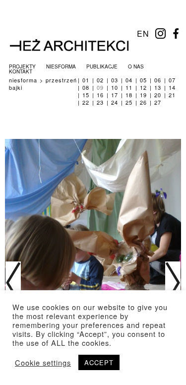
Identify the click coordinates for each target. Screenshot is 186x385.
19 (143, 95)
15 (85, 95)
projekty (22, 66)
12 (143, 87)
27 (157, 102)
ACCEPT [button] (99, 362)
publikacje (102, 66)
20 (157, 95)
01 (85, 80)
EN (143, 33)
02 (100, 80)
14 (172, 87)
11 (128, 87)
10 (114, 87)
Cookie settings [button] (43, 362)
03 (114, 80)
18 (128, 95)
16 (100, 95)
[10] (173, 284)
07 (172, 80)
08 (85, 87)
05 (143, 80)
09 (100, 87)
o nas (136, 66)
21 (172, 95)
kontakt (20, 71)
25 (128, 102)
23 (100, 102)
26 (143, 102)
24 (114, 102)
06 (157, 80)
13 (157, 87)
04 (128, 80)
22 (85, 102)
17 (114, 95)
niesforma (61, 66)
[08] (13, 284)
